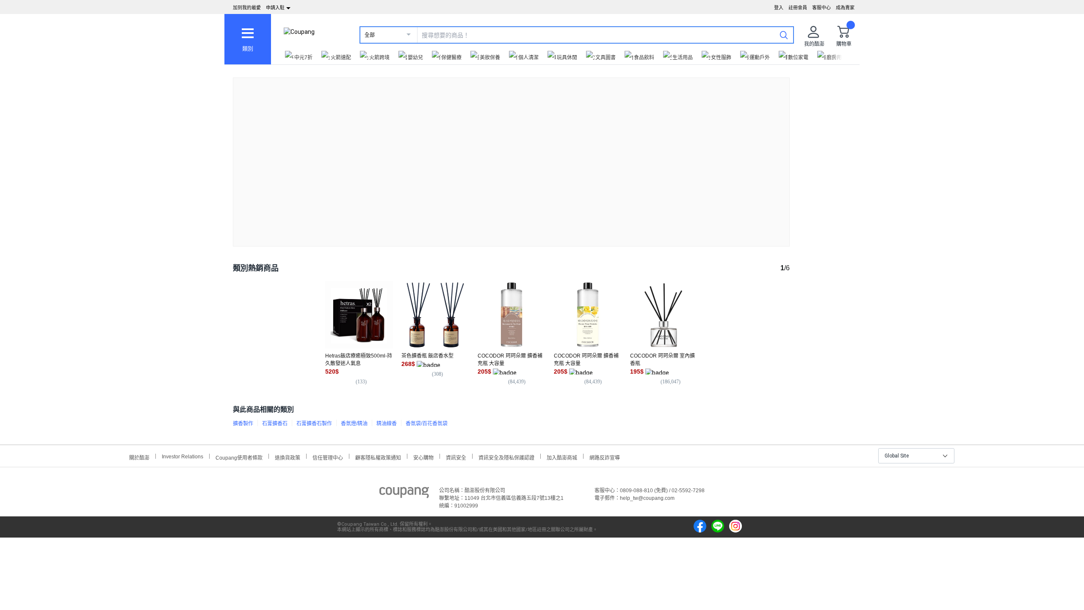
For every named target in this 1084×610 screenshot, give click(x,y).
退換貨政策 (287, 457)
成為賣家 (845, 7)
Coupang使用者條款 (239, 457)
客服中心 (821, 7)
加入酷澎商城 (562, 457)
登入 (778, 7)
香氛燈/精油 (354, 424)
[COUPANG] (404, 494)
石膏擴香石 (275, 424)
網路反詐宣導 (604, 457)
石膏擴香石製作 (314, 424)
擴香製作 (243, 424)
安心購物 (423, 457)
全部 (370, 35)
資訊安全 (456, 457)
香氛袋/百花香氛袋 (427, 424)
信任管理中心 (327, 457)
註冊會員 (797, 7)
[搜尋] (784, 34)
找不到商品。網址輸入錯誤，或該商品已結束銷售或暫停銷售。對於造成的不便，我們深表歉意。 (511, 155)
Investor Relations (182, 456)
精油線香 (386, 424)
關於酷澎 (139, 457)
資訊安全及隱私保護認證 (506, 457)
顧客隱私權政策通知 (378, 457)
